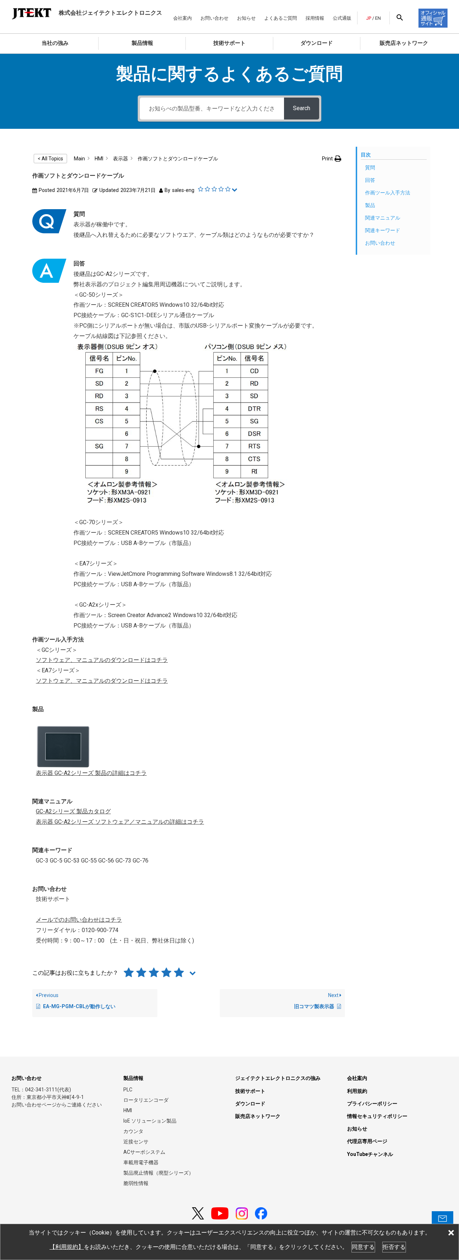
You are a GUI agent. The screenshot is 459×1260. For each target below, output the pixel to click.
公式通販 (342, 18)
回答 (370, 180)
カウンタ (133, 1131)
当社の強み (55, 43)
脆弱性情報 (135, 1183)
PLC (127, 1089)
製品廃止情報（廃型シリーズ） (158, 1173)
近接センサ (135, 1141)
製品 (370, 205)
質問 (370, 167)
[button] (331, 159)
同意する (363, 1246)
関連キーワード (382, 230)
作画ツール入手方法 (387, 193)
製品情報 (142, 43)
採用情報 (315, 18)
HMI (127, 1110)
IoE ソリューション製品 (149, 1121)
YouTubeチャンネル (370, 1154)
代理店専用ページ (367, 1141)
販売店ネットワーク (404, 43)
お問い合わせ (214, 18)
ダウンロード (317, 43)
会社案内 (182, 18)
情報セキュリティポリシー (377, 1116)
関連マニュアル (382, 218)
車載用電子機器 (140, 1162)
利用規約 (357, 1091)
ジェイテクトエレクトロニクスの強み (278, 1078)
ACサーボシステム (144, 1152)
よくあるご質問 (280, 18)
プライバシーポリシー (372, 1103)
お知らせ (246, 18)
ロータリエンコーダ (146, 1100)
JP (368, 18)
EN (378, 18)
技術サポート (229, 43)
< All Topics (50, 158)
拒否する (394, 1246)
